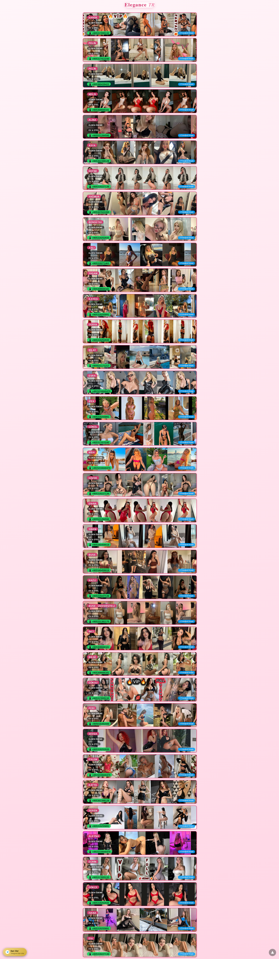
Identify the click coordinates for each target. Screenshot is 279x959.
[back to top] (272, 952)
